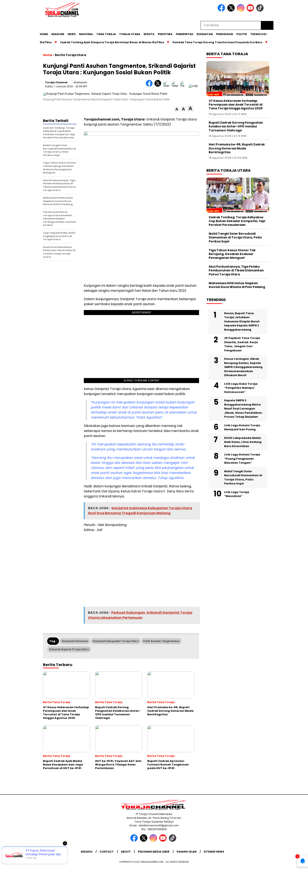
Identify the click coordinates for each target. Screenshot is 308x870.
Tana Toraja (106, 34)
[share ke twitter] (158, 85)
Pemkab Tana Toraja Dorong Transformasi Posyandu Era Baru (205, 42)
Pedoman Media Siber (154, 851)
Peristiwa (165, 34)
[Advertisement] (288, 103)
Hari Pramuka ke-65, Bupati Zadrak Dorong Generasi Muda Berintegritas (237, 148)
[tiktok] (260, 10)
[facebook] (222, 10)
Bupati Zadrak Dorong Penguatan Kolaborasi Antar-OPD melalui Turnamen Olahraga (236, 126)
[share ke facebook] (150, 85)
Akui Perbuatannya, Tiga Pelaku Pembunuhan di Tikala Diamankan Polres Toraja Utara (236, 270)
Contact (107, 851)
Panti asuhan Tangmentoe (161, 641)
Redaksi (86, 851)
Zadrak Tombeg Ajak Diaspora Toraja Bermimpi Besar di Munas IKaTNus (99, 42)
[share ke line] (184, 85)
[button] (176, 109)
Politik (241, 34)
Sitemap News (214, 851)
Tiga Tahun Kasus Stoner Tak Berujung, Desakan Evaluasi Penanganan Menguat (232, 254)
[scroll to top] (295, 863)
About (126, 851)
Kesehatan (205, 34)
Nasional (86, 34)
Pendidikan (224, 34)
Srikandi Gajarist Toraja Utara (69, 649)
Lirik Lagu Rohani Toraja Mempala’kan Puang (242, 427)
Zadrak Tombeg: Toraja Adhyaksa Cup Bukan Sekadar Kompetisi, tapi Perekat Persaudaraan (237, 221)
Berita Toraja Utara (70, 55)
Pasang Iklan (187, 851)
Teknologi (258, 34)
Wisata (149, 34)
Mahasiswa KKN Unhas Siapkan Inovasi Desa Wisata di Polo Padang (237, 285)
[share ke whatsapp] (167, 85)
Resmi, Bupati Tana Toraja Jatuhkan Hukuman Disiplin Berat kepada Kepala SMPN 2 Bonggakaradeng (242, 321)
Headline (57, 34)
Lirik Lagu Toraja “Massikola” (236, 494)
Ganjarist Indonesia (75, 641)
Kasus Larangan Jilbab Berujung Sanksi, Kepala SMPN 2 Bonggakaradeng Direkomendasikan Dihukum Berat (243, 367)
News (72, 34)
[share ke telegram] (176, 85)
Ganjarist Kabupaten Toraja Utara (115, 641)
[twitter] (231, 10)
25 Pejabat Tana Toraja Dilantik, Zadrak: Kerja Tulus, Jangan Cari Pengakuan (242, 344)
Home (44, 34)
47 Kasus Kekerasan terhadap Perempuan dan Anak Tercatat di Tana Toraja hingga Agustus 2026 (236, 104)
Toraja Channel (56, 82)
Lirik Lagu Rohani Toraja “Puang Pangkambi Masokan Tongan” (242, 459)
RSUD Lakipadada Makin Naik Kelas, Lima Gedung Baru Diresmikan (242, 442)
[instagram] (241, 10)
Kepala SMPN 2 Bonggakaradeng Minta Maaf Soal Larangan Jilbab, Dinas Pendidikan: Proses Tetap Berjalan (243, 408)
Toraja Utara (129, 34)
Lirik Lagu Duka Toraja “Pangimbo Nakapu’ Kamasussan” (241, 388)
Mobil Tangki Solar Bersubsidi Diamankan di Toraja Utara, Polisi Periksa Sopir (235, 237)
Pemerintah (184, 34)
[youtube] (251, 10)
